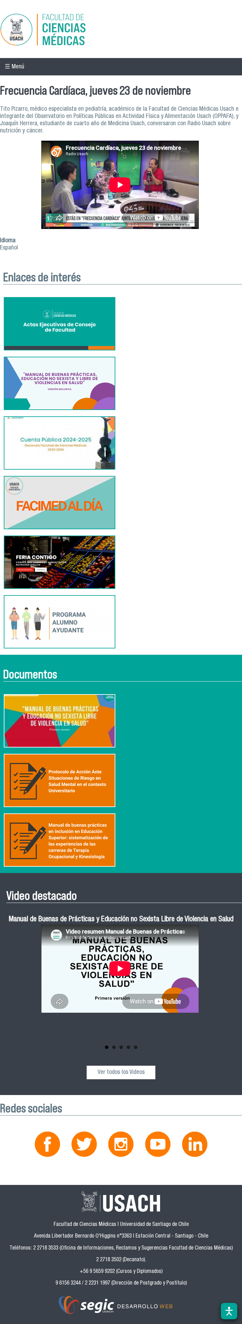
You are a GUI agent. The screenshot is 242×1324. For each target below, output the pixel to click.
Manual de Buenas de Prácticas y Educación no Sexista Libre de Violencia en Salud (121, 919)
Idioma (7, 241)
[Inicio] (121, 31)
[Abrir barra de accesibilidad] (229, 1311)
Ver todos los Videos (121, 1072)
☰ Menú (14, 67)
